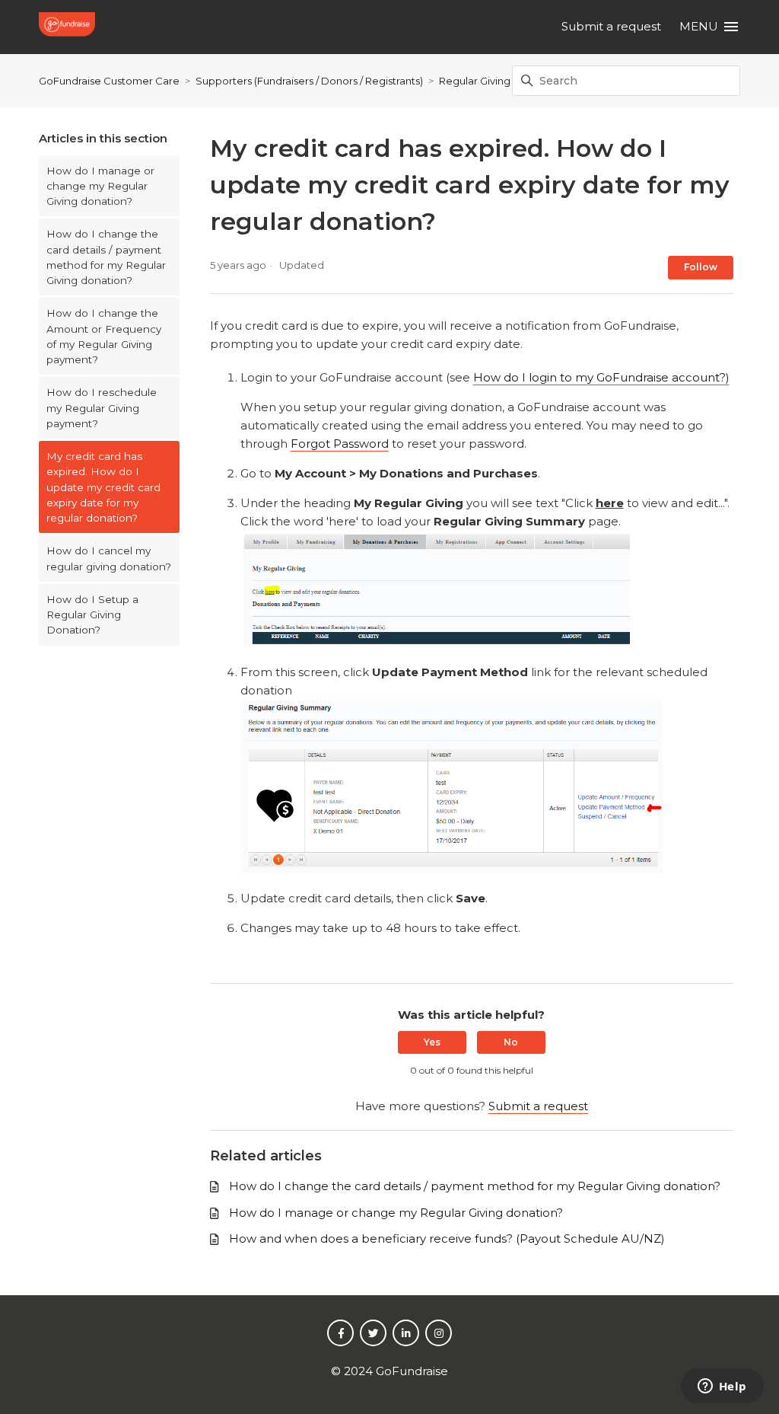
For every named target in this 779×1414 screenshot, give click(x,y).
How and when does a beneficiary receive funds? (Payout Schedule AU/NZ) (447, 1238)
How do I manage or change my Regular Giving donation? (100, 186)
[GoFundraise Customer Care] (69, 27)
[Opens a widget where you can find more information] (722, 1387)
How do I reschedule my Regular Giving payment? (101, 407)
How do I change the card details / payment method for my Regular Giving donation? (106, 257)
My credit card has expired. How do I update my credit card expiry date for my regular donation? (103, 487)
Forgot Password (340, 443)
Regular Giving (474, 81)
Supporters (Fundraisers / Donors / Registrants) (309, 81)
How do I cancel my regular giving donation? (108, 558)
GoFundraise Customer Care (109, 81)
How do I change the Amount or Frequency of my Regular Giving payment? (103, 336)
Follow (700, 267)
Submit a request (611, 26)
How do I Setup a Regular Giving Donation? (92, 615)
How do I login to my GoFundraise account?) (601, 377)
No (511, 1042)
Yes (432, 1042)
